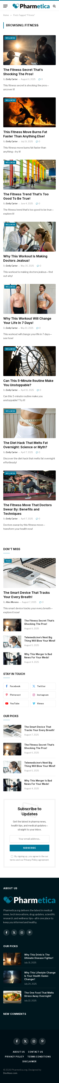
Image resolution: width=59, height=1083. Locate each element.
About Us (19, 1052)
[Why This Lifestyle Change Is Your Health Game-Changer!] (12, 977)
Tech (8, 561)
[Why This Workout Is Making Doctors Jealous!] (29, 237)
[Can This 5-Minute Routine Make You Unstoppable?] (29, 361)
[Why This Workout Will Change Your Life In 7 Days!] (29, 299)
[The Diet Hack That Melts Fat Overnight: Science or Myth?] (29, 423)
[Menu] (5, 6)
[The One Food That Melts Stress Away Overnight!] (12, 997)
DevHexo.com (10, 1073)
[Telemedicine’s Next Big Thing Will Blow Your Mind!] (12, 641)
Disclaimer (29, 1061)
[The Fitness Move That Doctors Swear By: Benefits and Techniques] (29, 485)
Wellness (10, 38)
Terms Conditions (39, 1056)
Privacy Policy (31, 860)
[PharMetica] (31, 6)
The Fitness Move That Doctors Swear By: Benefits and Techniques (27, 509)
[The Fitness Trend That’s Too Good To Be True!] (29, 175)
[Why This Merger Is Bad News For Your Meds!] (12, 658)
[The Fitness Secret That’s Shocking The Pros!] (29, 50)
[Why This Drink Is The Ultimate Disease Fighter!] (12, 959)
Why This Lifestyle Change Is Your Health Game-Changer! (40, 976)
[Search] (54, 6)
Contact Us (35, 1052)
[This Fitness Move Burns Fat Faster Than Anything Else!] (29, 112)
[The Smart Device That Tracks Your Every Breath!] (29, 573)
